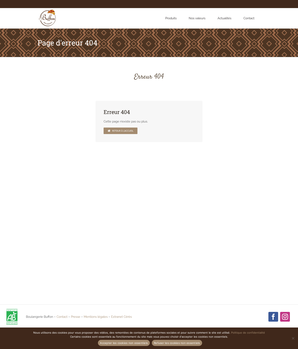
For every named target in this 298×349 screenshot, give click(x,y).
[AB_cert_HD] (12, 310)
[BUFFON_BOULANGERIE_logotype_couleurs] (48, 9)
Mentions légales (96, 317)
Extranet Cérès (121, 317)
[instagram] (285, 317)
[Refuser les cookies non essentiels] (293, 338)
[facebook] (273, 317)
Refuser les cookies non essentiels (177, 343)
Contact (62, 317)
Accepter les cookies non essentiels (124, 343)
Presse (75, 317)
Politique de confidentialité (248, 332)
